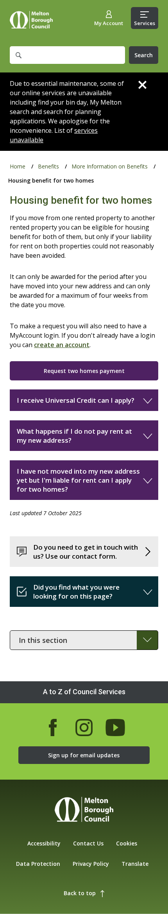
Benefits (48, 166)
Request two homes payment (84, 371)
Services (144, 23)
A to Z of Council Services (84, 692)
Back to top (80, 893)
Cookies (126, 843)
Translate (135, 863)
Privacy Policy (91, 863)
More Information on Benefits (109, 166)
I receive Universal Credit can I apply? (75, 400)
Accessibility (44, 843)
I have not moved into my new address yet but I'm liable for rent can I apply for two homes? (78, 480)
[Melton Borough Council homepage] (84, 810)
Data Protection (38, 863)
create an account (61, 344)
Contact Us (88, 843)
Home (31, 20)
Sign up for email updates (84, 755)
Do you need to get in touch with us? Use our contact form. (85, 552)
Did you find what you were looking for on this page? (76, 592)
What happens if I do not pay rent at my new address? (74, 436)
